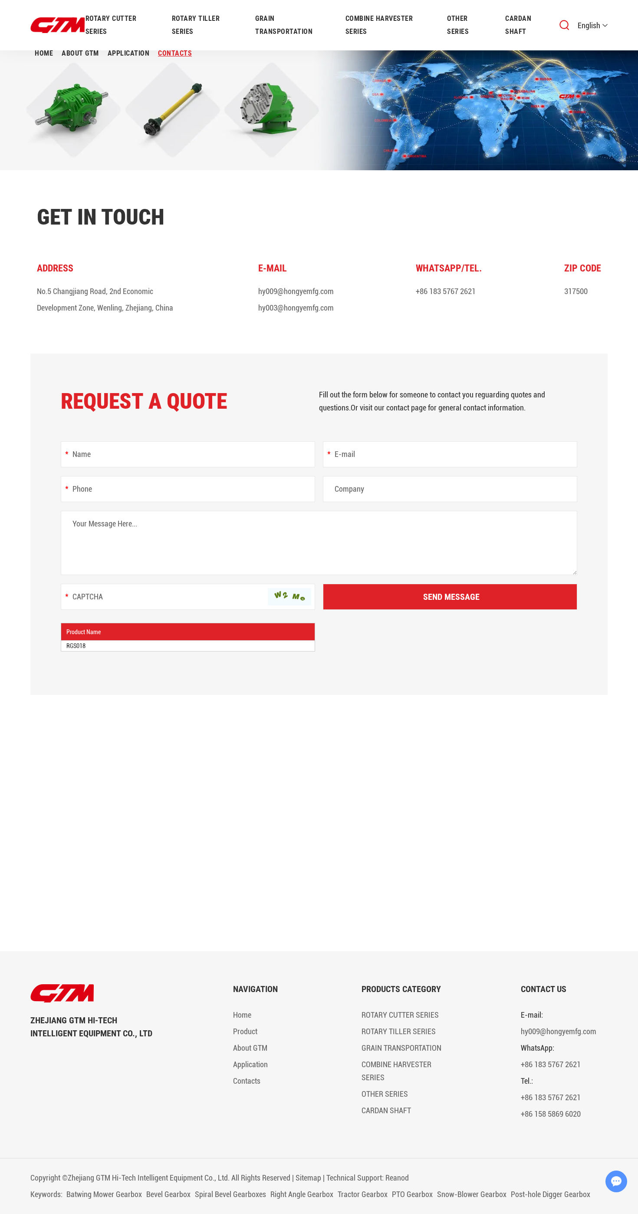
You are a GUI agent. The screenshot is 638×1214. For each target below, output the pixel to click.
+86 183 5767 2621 (446, 291)
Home (44, 53)
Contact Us (543, 989)
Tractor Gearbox (363, 1194)
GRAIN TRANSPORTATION (283, 25)
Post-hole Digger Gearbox (550, 1194)
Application (129, 53)
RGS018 (76, 645)
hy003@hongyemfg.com (296, 307)
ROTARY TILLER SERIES (196, 25)
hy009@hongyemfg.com (296, 291)
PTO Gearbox (412, 1194)
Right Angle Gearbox (301, 1194)
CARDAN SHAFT (518, 25)
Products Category (401, 989)
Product (245, 1031)
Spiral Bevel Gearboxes (230, 1194)
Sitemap (308, 1177)
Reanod (397, 1177)
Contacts (175, 53)
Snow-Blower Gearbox (471, 1194)
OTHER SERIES (458, 25)
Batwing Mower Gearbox (104, 1194)
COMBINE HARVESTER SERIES (379, 25)
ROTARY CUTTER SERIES (111, 25)
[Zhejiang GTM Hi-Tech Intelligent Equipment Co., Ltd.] (95, 993)
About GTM (80, 53)
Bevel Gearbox (168, 1194)
